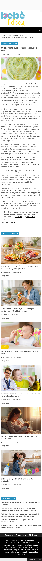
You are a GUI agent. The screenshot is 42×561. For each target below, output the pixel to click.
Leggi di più (5, 276)
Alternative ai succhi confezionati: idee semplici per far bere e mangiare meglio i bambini (20, 267)
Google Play (30, 217)
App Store (18, 217)
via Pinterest (10, 223)
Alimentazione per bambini (9, 43)
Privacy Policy (21, 535)
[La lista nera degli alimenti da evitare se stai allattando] (21, 463)
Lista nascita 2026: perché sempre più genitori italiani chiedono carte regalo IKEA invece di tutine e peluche (18, 509)
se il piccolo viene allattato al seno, (23, 157)
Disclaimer (33, 535)
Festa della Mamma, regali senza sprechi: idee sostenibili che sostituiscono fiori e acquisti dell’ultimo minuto (20, 515)
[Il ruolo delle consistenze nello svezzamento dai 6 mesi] (21, 335)
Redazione (9, 535)
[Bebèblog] (13, 18)
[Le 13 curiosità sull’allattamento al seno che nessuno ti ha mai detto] (21, 420)
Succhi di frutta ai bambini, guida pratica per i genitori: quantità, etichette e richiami (18, 310)
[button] (40, 30)
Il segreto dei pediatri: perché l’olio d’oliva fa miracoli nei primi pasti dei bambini (20, 395)
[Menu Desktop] (3, 30)
